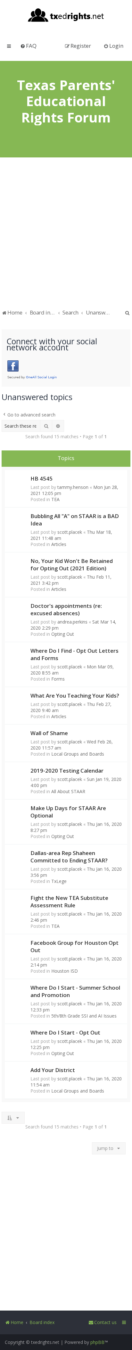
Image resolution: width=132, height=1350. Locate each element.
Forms (58, 679)
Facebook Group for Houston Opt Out (74, 946)
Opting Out (62, 634)
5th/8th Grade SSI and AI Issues (84, 1016)
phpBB (97, 1342)
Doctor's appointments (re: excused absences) (66, 609)
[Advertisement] (66, 236)
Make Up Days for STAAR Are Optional (68, 811)
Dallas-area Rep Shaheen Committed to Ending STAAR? (69, 856)
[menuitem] (28, 45)
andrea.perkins (72, 622)
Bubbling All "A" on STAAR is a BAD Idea (74, 519)
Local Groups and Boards (77, 754)
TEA (55, 499)
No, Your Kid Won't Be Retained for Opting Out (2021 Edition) (71, 564)
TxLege (59, 881)
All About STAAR (68, 791)
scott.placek (69, 532)
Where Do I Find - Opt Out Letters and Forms (74, 654)
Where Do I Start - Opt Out (65, 1032)
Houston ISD (64, 971)
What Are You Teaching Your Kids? (74, 695)
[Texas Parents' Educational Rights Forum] (66, 15)
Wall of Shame (49, 733)
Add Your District (52, 1070)
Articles (58, 544)
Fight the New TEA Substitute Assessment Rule (69, 901)
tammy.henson (72, 487)
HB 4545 (41, 478)
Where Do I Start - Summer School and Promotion (75, 991)
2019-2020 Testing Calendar (66, 770)
